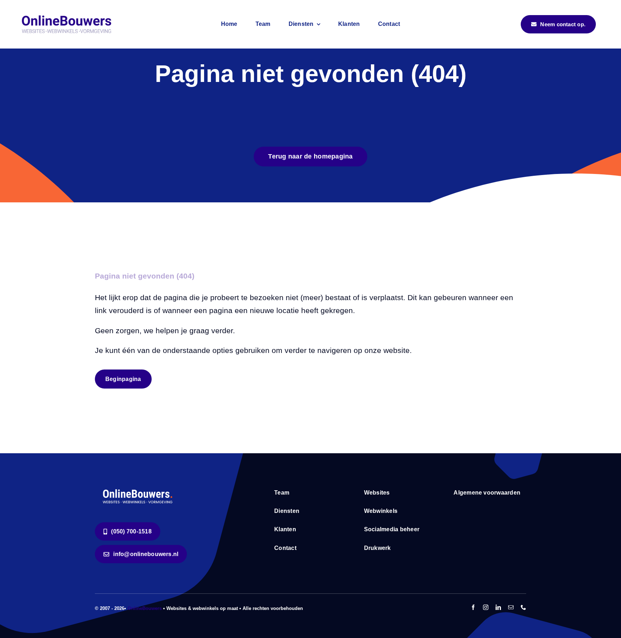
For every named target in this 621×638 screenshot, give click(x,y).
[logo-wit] (138, 488)
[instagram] (485, 607)
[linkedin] (498, 607)
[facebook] (473, 607)
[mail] (511, 607)
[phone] (523, 607)
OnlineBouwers (145, 608)
